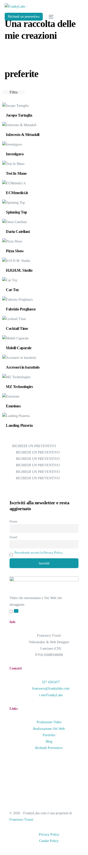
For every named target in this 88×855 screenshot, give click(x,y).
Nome (13, 521)
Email (13, 537)
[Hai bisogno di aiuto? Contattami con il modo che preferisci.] (16, 611)
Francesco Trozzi (21, 819)
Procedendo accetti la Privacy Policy (38, 552)
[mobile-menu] (51, 17)
